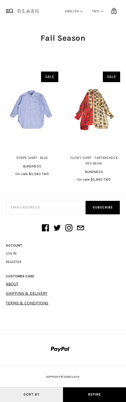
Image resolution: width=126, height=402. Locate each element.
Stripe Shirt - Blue (32, 158)
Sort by (31, 394)
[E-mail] (80, 228)
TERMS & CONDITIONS (27, 303)
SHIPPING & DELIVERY (26, 293)
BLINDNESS (32, 166)
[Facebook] (45, 228)
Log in (11, 253)
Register (13, 262)
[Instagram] (68, 228)
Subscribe (103, 207)
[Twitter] (57, 228)
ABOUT (12, 283)
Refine (94, 394)
